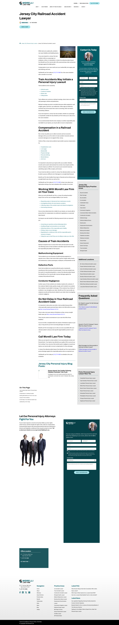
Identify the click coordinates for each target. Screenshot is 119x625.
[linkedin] (23, 592)
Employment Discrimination (86, 225)
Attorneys (39, 592)
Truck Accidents (83, 248)
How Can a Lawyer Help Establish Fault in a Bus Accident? (84, 595)
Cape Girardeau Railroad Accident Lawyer (89, 279)
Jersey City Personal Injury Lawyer (29, 43)
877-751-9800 (95, 3)
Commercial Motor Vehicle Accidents (88, 212)
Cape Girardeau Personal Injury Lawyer (88, 380)
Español (76, 3)
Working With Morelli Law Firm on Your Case (28, 395)
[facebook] (20, 592)
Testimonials (39, 601)
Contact (83, 6)
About (37, 6)
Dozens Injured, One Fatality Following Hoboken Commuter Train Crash (59, 371)
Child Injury (82, 205)
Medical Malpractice (84, 228)
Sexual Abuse (83, 240)
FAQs (38, 603)
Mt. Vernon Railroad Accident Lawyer (88, 264)
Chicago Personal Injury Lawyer (87, 398)
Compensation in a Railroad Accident (27, 393)
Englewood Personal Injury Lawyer (87, 400)
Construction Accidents (85, 215)
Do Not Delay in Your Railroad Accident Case (28, 399)
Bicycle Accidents (84, 192)
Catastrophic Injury (84, 202)
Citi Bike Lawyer (57, 613)
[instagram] (29, 592)
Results (38, 599)
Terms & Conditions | (24, 621)
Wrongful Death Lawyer (59, 595)
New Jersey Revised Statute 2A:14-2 (49, 309)
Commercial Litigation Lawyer (60, 605)
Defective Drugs (83, 218)
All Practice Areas (58, 615)
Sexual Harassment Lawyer (60, 611)
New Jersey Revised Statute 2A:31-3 (56, 314)
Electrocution (83, 223)
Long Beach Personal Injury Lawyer (88, 383)
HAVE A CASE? (25, 27)
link (95, 71)
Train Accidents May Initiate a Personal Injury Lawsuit (28, 391)
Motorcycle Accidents (84, 230)
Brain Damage (83, 195)
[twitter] (26, 592)
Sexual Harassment (84, 243)
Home (38, 588)
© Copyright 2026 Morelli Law (26, 623)
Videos (38, 609)
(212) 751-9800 (57, 72)
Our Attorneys (44, 6)
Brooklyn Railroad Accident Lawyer (87, 276)
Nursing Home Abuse (84, 233)
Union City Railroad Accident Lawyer (88, 269)
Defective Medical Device (85, 220)
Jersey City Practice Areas (55, 6)
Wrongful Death (83, 250)
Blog (38, 607)
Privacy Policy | (33, 621)
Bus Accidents (83, 197)
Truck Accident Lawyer (59, 590)
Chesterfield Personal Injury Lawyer (87, 378)
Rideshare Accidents (84, 238)
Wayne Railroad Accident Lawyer (87, 274)
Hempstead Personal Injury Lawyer (87, 393)
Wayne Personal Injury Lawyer (86, 390)
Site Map (39, 621)
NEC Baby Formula (58, 609)
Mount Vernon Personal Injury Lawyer (88, 388)
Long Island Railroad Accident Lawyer (88, 286)
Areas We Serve (67, 6)
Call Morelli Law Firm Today (25, 401)
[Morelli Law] (27, 3)
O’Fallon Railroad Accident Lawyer (87, 271)
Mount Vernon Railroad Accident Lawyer (89, 281)
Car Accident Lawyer (58, 588)
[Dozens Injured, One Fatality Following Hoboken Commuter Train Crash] (42, 374)
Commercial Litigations (85, 210)
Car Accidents (83, 200)
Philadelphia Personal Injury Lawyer (88, 395)
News (38, 605)
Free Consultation (84, 3)
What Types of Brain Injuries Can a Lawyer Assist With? (84, 592)
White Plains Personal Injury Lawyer (88, 385)
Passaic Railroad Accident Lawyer (87, 266)
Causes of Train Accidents (25, 397)
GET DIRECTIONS (24, 561)
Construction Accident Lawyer (60, 592)
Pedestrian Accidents (84, 235)
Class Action (83, 207)
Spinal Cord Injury (84, 245)
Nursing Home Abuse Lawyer (60, 599)
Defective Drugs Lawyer (59, 607)
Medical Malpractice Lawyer (60, 597)
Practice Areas (40, 597)
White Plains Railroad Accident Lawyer (88, 284)
